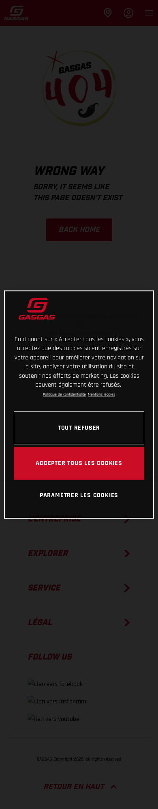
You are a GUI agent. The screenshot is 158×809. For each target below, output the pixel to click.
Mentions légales (101, 394)
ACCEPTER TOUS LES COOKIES (79, 463)
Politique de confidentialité (64, 394)
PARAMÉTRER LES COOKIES (79, 495)
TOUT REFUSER (79, 428)
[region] (79, 404)
